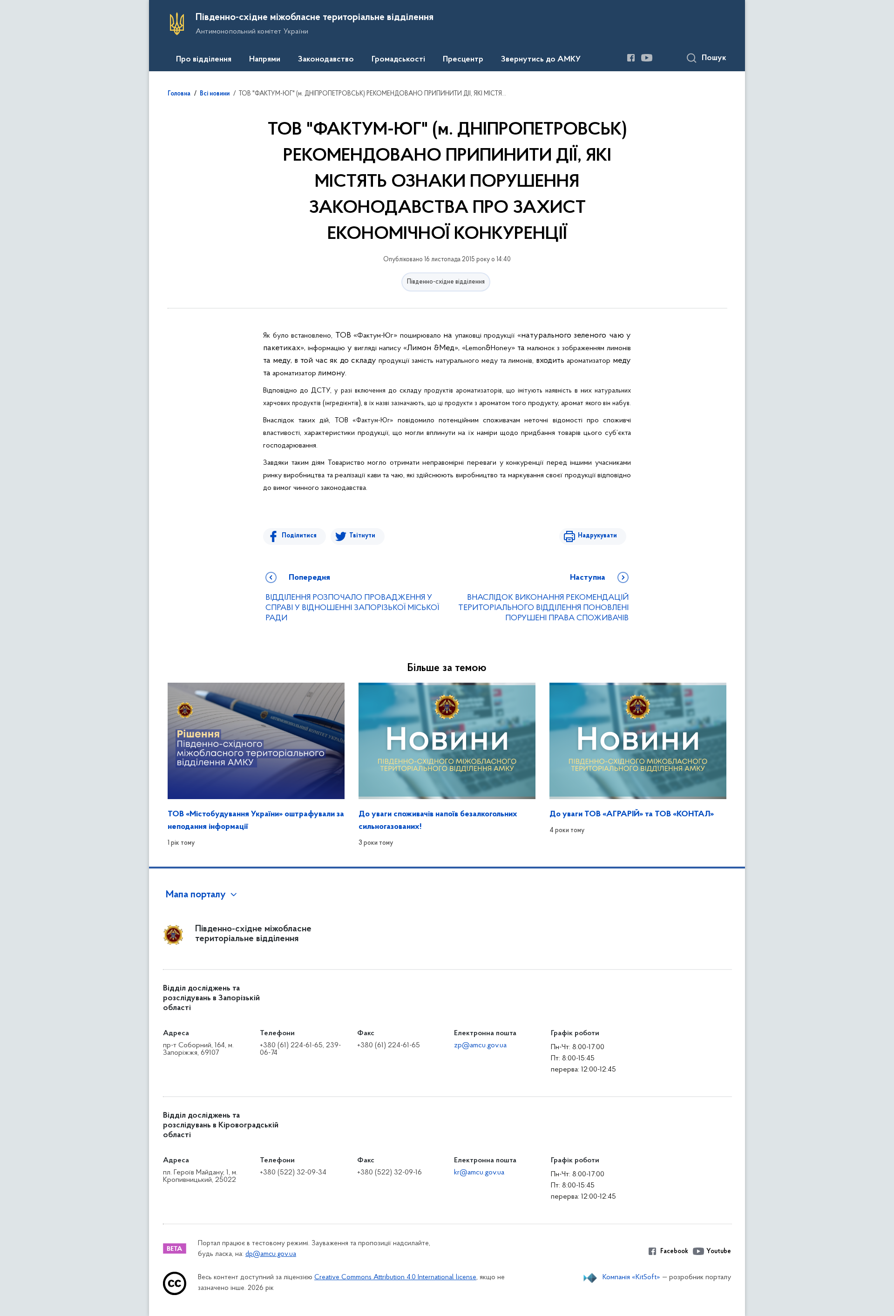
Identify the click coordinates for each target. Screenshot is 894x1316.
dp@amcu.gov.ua (270, 1254)
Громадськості (398, 59)
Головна (179, 94)
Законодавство (326, 59)
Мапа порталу (196, 895)
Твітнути (362, 535)
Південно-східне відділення (446, 281)
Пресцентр (463, 59)
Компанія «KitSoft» (631, 1277)
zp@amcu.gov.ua (480, 1045)
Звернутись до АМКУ (541, 59)
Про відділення (203, 59)
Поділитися (299, 535)
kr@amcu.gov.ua (479, 1172)
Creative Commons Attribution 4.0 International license (395, 1277)
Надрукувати (597, 535)
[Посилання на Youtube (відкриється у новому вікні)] (646, 57)
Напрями (264, 59)
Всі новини (215, 94)
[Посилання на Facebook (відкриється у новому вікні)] (631, 57)
